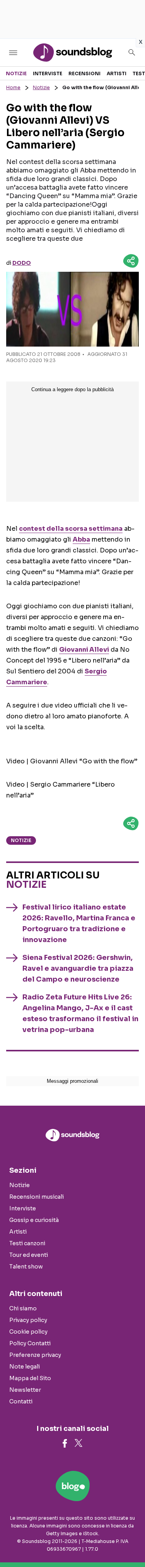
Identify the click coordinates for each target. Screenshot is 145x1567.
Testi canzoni (27, 1243)
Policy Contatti (30, 1343)
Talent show (26, 1266)
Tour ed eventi (28, 1254)
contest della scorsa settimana (71, 529)
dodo (21, 262)
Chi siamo (23, 1308)
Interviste (47, 73)
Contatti (20, 1401)
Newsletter (25, 1389)
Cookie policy (28, 1331)
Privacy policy (28, 1320)
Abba (81, 539)
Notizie (16, 73)
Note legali (24, 1366)
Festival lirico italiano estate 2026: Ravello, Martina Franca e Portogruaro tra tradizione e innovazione (78, 923)
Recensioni (84, 73)
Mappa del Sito (30, 1378)
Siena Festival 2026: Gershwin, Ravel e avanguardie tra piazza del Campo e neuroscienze (77, 968)
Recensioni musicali (36, 1196)
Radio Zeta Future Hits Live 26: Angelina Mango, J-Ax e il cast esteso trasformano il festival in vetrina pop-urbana (80, 1013)
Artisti (116, 73)
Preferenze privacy (35, 1354)
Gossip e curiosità (34, 1220)
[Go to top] (129, 1541)
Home (13, 87)
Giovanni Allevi (84, 649)
